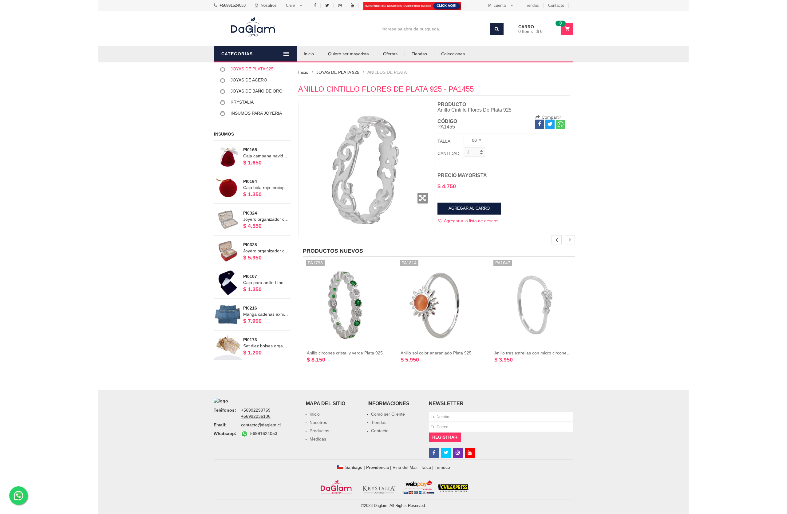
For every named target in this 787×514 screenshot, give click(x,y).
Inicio (309, 53)
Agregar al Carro (469, 208)
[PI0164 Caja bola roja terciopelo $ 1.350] (252, 175)
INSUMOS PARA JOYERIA (255, 113)
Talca (426, 467)
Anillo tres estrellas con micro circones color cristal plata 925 (552, 352)
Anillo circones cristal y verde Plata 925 (345, 352)
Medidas (318, 439)
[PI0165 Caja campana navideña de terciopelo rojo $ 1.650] (252, 143)
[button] (295, 5)
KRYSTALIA (241, 102)
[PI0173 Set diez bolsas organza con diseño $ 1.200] (252, 333)
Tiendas (532, 5)
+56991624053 (232, 5)
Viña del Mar (405, 467)
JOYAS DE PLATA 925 (251, 68)
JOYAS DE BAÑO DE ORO (256, 91)
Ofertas (390, 53)
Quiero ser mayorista (348, 53)
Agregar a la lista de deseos (470, 220)
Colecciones (453, 53)
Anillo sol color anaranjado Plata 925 (436, 352)
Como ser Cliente (388, 414)
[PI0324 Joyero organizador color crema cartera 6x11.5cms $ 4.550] (252, 206)
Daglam (380, 505)
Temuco (442, 467)
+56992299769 (256, 410)
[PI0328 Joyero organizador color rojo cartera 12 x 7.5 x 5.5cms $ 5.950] (252, 238)
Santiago (353, 467)
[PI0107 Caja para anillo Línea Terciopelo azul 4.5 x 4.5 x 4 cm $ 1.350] (252, 270)
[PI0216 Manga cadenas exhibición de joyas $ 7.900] (252, 301)
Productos (319, 430)
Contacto (556, 5)
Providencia (377, 467)
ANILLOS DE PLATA (387, 72)
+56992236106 (256, 416)
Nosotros (269, 5)
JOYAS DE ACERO (248, 79)
